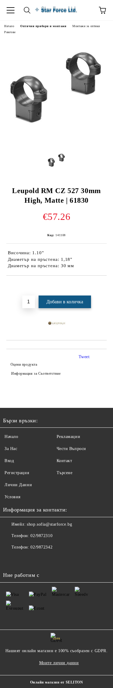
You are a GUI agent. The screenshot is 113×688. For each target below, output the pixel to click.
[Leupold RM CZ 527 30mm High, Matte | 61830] (56, 141)
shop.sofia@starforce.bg (49, 524)
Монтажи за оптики (86, 26)
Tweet (84, 357)
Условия (12, 497)
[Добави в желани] (102, 285)
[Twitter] (24, 559)
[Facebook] (11, 559)
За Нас (11, 448)
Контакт (64, 460)
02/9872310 (41, 535)
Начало (9, 26)
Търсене (65, 473)
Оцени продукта (24, 364)
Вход (9, 460)
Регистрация (17, 473)
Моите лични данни (59, 663)
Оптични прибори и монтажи (43, 26)
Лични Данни (18, 485)
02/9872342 (41, 547)
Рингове (10, 32)
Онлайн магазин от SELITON (56, 682)
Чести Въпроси (71, 448)
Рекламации (68, 436)
